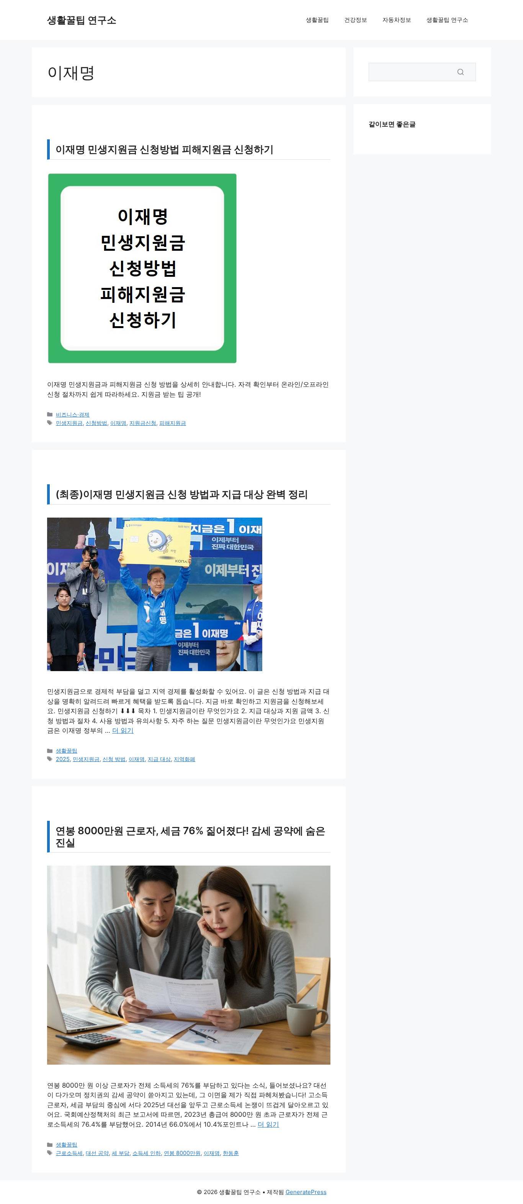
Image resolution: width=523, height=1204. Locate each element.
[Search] (460, 72)
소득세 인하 (146, 1153)
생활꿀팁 (317, 19)
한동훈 (231, 1153)
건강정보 (355, 19)
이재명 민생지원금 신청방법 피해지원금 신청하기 (165, 149)
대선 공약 (97, 1153)
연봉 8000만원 (182, 1153)
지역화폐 (184, 759)
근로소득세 (69, 1153)
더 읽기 (123, 730)
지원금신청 (142, 423)
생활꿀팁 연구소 (81, 20)
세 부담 (120, 1153)
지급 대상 (159, 759)
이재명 (118, 423)
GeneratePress (306, 1192)
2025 (63, 759)
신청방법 (96, 423)
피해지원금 (172, 423)
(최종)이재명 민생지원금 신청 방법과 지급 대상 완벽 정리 (182, 494)
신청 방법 (114, 759)
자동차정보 (396, 19)
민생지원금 (69, 423)
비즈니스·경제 (73, 414)
